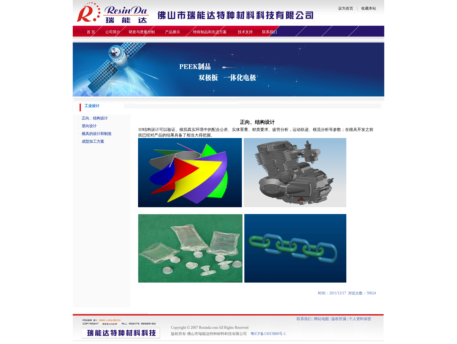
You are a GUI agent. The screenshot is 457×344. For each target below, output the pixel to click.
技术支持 (245, 32)
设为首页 (345, 8)
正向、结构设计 (95, 118)
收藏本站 (368, 8)
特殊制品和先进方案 (210, 32)
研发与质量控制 (142, 32)
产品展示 (172, 32)
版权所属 (338, 319)
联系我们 (269, 32)
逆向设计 (89, 126)
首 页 (91, 32)
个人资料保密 (360, 319)
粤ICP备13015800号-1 (269, 334)
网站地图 (321, 319)
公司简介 (112, 32)
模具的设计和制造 (97, 134)
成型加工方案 (93, 141)
